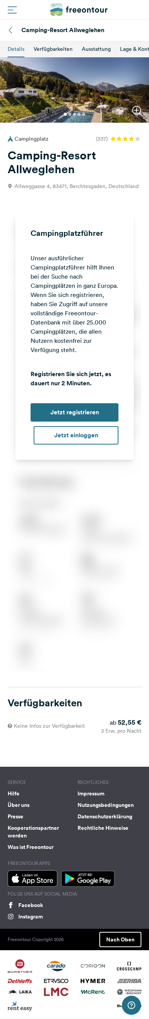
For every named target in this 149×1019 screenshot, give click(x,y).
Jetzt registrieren (74, 412)
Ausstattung (96, 48)
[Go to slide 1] (65, 114)
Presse (15, 816)
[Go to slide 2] (69, 114)
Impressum (91, 793)
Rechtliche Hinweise (103, 828)
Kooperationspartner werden (33, 831)
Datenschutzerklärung (105, 816)
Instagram (30, 916)
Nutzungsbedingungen (106, 805)
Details (16, 48)
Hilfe (13, 793)
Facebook (30, 905)
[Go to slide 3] (74, 114)
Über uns (18, 805)
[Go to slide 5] (83, 114)
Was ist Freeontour (30, 847)
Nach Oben (120, 939)
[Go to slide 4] (79, 114)
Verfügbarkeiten (53, 48)
